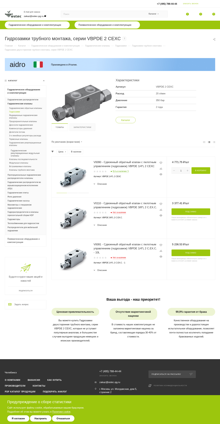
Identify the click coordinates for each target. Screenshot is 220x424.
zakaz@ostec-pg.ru (34, 16)
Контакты (39, 386)
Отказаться (63, 418)
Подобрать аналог (55, 391)
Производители (15, 386)
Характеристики (82, 127)
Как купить (54, 380)
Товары (60, 127)
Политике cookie (61, 411)
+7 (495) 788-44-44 (167, 3)
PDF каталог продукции (20, 391)
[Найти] (164, 14)
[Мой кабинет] (213, 4)
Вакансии (34, 380)
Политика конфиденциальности (170, 385)
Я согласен (18, 418)
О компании (12, 380)
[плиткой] (204, 142)
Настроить (40, 418)
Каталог (125, 120)
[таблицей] (214, 142)
